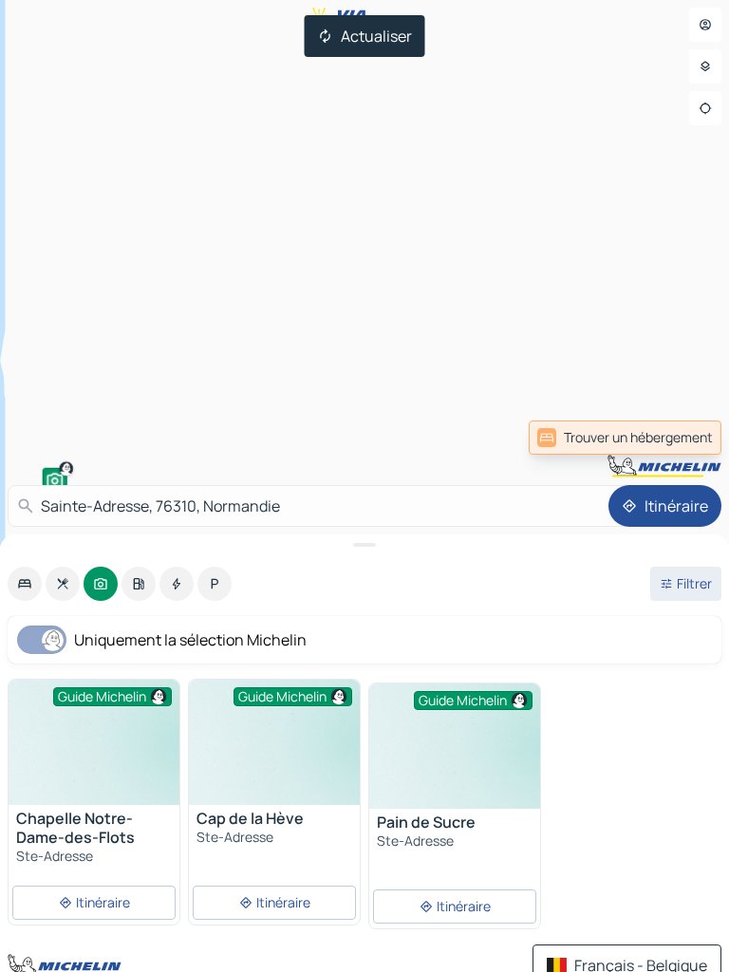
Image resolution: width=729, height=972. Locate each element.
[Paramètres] (705, 66)
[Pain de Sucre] (454, 747)
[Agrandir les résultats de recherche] (364, 544)
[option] (25, 584)
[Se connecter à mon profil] (705, 25)
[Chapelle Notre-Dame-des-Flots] (94, 744)
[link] (679, 438)
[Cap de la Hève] (274, 744)
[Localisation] (705, 108)
